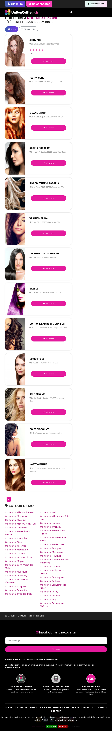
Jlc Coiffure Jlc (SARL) (44, 183)
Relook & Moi (37, 394)
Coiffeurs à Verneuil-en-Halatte (17, 533)
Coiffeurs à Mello (48, 512)
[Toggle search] (71, 12)
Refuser (63, 726)
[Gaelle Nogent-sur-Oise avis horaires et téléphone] (15, 298)
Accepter (51, 726)
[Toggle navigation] (104, 12)
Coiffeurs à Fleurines (50, 555)
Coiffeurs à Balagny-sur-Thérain (52, 605)
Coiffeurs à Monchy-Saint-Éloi (20, 523)
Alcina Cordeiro (39, 148)
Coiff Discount (39, 429)
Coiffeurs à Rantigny (50, 548)
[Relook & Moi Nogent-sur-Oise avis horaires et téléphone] (15, 404)
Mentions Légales (26, 707)
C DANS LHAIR (37, 113)
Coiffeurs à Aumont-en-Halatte (52, 532)
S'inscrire (56, 649)
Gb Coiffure (36, 359)
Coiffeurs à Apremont (16, 545)
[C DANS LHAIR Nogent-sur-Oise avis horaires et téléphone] (15, 123)
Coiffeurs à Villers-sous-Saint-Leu (55, 518)
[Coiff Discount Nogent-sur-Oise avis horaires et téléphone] (15, 439)
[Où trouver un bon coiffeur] (22, 12)
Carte (13, 29)
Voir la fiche (49, 61)
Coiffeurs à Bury (48, 599)
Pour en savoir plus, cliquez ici (64, 720)
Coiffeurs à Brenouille (16, 590)
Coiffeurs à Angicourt (16, 571)
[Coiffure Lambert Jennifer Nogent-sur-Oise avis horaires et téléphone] (15, 334)
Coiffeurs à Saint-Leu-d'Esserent (16, 581)
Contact (56, 711)
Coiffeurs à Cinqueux (16, 586)
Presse (103, 707)
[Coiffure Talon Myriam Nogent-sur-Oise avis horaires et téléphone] (15, 263)
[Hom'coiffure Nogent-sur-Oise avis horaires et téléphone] (15, 474)
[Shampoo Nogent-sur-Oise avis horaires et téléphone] (15, 50)
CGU (41, 707)
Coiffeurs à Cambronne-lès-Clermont (55, 561)
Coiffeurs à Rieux (13, 542)
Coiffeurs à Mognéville (16, 549)
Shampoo (35, 40)
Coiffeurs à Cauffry (15, 553)
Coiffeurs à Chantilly (50, 526)
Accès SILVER (97, 4)
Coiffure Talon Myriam (44, 253)
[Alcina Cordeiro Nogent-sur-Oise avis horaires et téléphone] (15, 158)
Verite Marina (38, 218)
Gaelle (33, 288)
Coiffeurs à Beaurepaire (52, 577)
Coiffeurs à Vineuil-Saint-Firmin (53, 539)
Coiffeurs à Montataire (16, 516)
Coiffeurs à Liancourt (51, 523)
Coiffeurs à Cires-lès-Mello (19, 593)
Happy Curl (36, 77)
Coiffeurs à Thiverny (15, 520)
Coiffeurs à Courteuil (50, 566)
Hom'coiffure (38, 464)
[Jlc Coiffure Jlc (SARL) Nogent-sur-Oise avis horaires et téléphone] (15, 193)
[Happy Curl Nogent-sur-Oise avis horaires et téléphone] (15, 88)
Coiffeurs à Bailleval (50, 581)
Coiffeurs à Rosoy (49, 591)
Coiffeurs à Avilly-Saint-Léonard (52, 572)
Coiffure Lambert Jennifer (46, 323)
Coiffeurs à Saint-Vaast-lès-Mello (19, 566)
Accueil (9, 707)
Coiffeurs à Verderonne (52, 544)
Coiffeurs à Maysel (14, 561)
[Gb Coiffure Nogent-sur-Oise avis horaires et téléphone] (15, 369)
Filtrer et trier (29, 29)
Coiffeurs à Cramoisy (16, 538)
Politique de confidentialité (81, 707)
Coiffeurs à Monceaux (51, 552)
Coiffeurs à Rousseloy (16, 575)
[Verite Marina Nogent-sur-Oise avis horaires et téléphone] (15, 228)
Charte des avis (54, 707)
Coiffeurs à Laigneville (16, 527)
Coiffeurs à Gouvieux (51, 595)
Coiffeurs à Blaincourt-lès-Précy (53, 586)
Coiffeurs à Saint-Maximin (18, 557)
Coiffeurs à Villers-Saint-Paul (19, 512)
